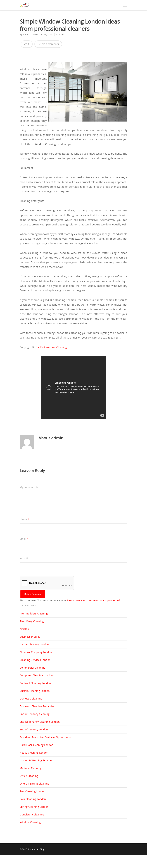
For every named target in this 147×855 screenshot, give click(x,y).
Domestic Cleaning (31, 698)
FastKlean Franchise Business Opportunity (45, 737)
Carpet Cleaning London (34, 644)
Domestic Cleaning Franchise (37, 706)
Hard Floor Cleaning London (36, 745)
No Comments (50, 44)
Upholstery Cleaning (32, 814)
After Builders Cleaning (34, 613)
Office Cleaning (29, 776)
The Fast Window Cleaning (51, 347)
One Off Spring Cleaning (34, 783)
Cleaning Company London (36, 652)
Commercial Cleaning (32, 667)
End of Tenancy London (34, 729)
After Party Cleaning (32, 621)
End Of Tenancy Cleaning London (40, 721)
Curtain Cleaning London (35, 690)
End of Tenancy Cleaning (34, 714)
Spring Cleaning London (34, 806)
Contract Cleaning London (35, 683)
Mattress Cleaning (31, 768)
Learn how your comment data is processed (93, 600)
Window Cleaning (30, 822)
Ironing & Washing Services (36, 760)
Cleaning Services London (35, 660)
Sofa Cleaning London (33, 799)
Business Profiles (30, 636)
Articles (60, 34)
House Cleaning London (34, 752)
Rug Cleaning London (32, 791)
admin (26, 34)
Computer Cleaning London (36, 675)
